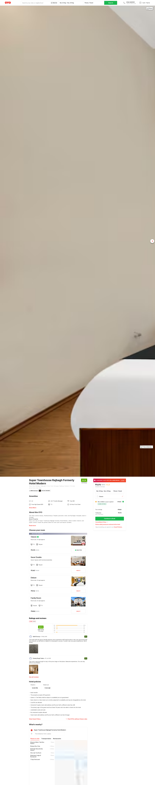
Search (110, 3)
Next (152, 241)
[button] (109, 522)
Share (150, 8)
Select (78, 570)
